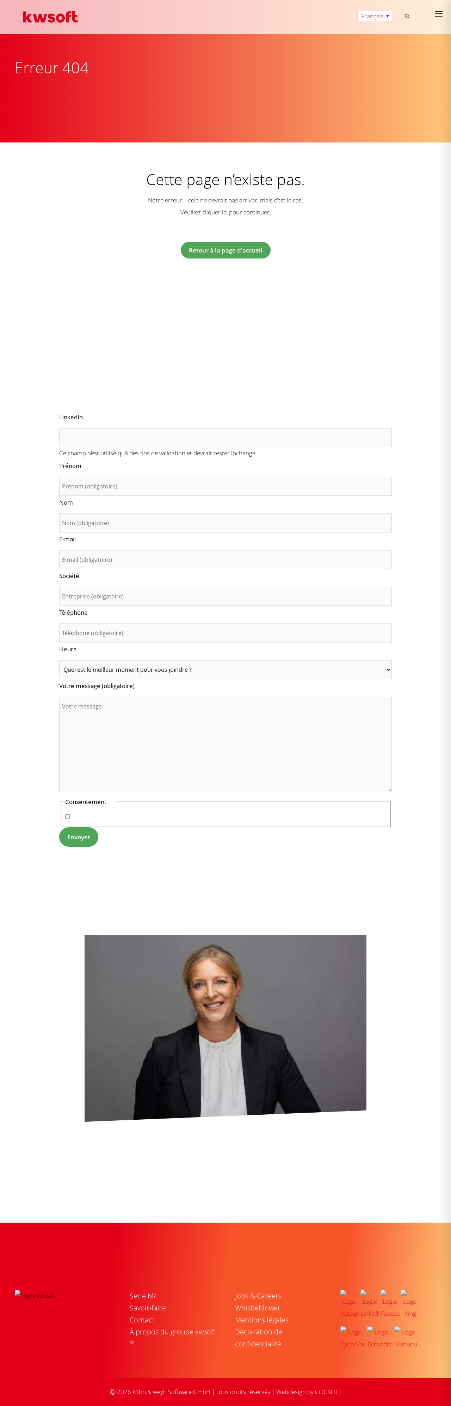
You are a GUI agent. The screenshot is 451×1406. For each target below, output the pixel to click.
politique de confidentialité (141, 817)
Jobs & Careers (258, 1296)
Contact (142, 1320)
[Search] (407, 16)
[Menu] (439, 13)
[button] (375, 16)
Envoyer (78, 837)
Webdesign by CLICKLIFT (309, 1392)
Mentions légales (262, 1320)
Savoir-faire (148, 1308)
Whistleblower (257, 1308)
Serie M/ (143, 1296)
